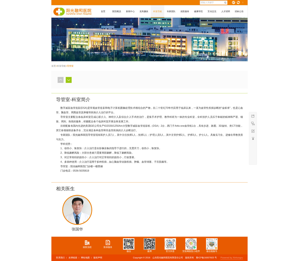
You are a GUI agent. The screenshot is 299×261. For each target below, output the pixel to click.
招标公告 (239, 11)
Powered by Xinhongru (232, 257)
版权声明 (97, 257)
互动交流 (212, 11)
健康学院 (198, 11)
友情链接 (73, 257)
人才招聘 (225, 11)
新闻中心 (130, 11)
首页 (103, 11)
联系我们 (60, 257)
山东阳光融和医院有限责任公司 (167, 257)
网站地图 (85, 257)
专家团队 (171, 11)
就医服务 (184, 11)
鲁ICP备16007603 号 (206, 257)
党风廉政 (144, 11)
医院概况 (116, 11)
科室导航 (157, 11)
